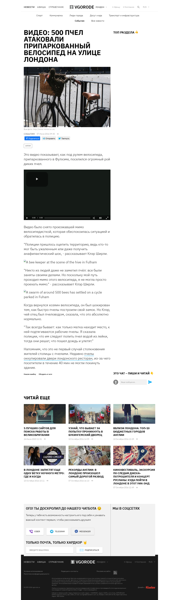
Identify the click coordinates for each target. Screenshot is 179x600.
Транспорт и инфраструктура (124, 15)
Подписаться (92, 550)
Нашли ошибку (30, 374)
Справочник (56, 7)
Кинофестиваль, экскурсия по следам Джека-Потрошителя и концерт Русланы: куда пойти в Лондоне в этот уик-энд (134, 476)
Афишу (117, 7)
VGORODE (85, 562)
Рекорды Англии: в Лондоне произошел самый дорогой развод (86, 473)
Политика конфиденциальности (36, 574)
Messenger (85, 531)
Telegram (60, 531)
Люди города (76, 15)
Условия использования (33, 571)
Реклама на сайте (103, 571)
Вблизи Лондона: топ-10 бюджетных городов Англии (131, 431)
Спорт (39, 15)
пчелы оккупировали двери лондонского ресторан (59, 355)
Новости (29, 7)
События (79, 20)
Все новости (97, 20)
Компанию (129, 7)
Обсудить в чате (45, 374)
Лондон (101, 562)
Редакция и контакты (69, 571)
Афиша (41, 7)
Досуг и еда (96, 15)
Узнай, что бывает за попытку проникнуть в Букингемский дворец (86, 431)
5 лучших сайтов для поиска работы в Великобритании (40, 431)
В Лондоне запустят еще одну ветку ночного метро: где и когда (44, 473)
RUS (145, 7)
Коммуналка (56, 15)
